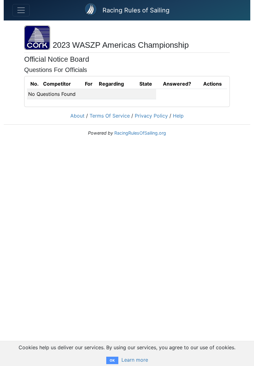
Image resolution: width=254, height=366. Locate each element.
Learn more (134, 360)
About (77, 116)
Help (178, 116)
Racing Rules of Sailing (136, 10)
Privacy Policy (151, 116)
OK (112, 360)
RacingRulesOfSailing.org (140, 133)
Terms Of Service (110, 116)
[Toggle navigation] (21, 10)
